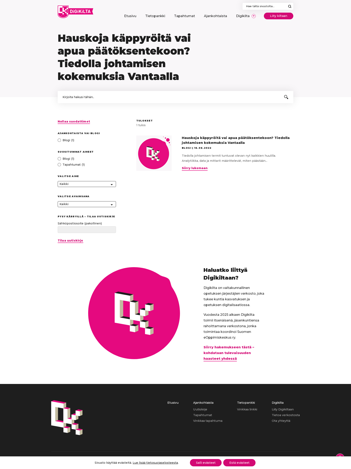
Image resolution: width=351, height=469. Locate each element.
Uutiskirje (200, 409)
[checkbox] (87, 140)
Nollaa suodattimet (74, 121)
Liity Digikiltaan (283, 409)
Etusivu (173, 402)
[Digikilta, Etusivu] (75, 11)
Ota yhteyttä (281, 421)
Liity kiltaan (278, 16)
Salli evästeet (206, 463)
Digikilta (278, 402)
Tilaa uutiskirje (70, 240)
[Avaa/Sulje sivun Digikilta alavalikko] (254, 16)
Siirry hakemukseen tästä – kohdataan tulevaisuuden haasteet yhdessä (229, 353)
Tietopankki (246, 402)
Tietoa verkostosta (286, 415)
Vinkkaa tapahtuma (207, 421)
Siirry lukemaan (195, 168)
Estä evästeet (239, 463)
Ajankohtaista (203, 402)
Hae (289, 6)
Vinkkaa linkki (247, 409)
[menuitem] (130, 16)
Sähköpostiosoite (80, 223)
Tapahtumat (202, 415)
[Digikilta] (66, 434)
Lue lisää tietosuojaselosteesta (155, 463)
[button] (286, 97)
